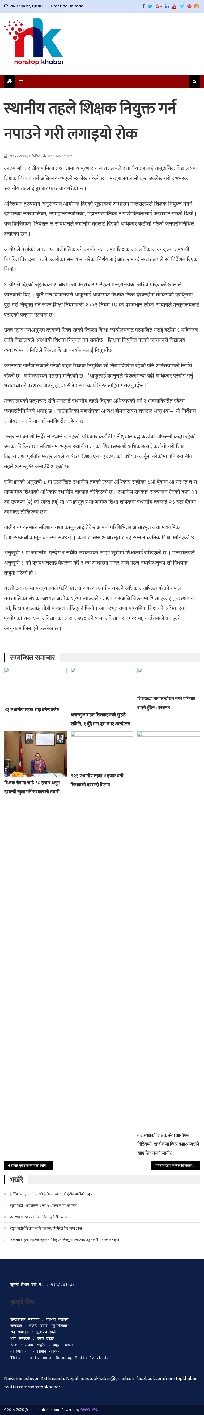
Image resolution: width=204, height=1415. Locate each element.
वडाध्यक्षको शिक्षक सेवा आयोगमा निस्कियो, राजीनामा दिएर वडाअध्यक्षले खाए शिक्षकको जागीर (168, 1144)
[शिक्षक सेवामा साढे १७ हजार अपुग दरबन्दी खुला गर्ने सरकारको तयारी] (35, 754)
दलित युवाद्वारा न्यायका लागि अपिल (32, 1165)
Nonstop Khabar (59, 155)
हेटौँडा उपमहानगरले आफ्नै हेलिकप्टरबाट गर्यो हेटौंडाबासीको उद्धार (51, 1194)
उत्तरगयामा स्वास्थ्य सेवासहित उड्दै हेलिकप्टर (38, 1216)
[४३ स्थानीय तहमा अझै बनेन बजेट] (35, 686)
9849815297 (89, 1409)
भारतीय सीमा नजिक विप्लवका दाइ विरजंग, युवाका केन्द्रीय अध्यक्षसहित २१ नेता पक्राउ (177, 1165)
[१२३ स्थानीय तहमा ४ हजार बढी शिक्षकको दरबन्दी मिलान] (102, 750)
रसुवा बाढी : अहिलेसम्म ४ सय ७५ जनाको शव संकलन (43, 1205)
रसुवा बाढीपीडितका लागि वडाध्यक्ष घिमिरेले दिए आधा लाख (46, 1228)
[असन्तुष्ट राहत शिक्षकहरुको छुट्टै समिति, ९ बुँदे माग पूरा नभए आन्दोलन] (102, 688)
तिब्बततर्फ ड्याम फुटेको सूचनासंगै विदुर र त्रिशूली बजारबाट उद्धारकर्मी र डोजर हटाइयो (64, 1239)
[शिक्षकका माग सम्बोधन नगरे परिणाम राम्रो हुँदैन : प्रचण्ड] (168, 680)
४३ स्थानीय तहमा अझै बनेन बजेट (31, 709)
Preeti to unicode (67, 6)
